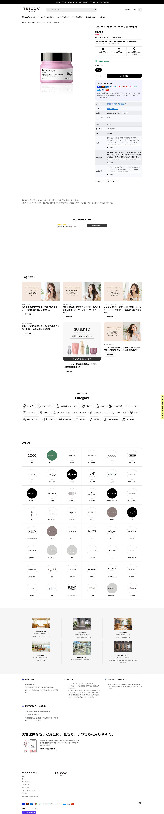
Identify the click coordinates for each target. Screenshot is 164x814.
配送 (101, 37)
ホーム (24, 22)
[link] (112, 513)
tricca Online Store (32, 809)
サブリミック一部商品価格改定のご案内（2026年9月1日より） (80, 365)
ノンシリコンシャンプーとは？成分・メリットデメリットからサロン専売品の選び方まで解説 (122, 309)
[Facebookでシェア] (103, 181)
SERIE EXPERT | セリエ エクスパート (118, 104)
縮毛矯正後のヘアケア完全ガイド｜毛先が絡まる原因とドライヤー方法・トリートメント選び (81, 309)
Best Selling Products (34, 22)
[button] (162, 407)
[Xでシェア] (108, 181)
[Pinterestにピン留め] (113, 181)
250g (98, 70)
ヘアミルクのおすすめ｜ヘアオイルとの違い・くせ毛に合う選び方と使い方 (39, 308)
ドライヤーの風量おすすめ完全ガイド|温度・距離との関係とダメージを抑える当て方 (123, 348)
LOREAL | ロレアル (112, 108)
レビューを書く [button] (97, 225)
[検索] (95, 10)
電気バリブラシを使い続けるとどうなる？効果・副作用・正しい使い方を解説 (40, 327)
